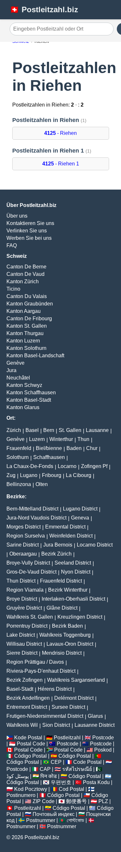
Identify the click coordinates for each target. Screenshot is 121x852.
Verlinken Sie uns (26, 230)
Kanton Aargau (23, 311)
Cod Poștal (71, 789)
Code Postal (87, 762)
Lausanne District (95, 725)
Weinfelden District (71, 535)
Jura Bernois (57, 545)
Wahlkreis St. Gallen (29, 617)
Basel (32, 430)
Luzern (37, 439)
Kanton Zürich (22, 281)
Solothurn (17, 457)
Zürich (13, 430)
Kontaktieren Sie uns (30, 223)
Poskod (103, 750)
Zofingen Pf (94, 466)
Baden (74, 448)
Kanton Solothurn (26, 348)
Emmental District (65, 526)
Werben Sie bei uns (29, 238)
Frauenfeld (18, 448)
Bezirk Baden (67, 626)
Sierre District (21, 653)
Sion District (56, 725)
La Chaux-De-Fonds (29, 466)
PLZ (103, 801)
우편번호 (61, 782)
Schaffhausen (49, 457)
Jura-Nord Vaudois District (36, 517)
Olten (41, 484)
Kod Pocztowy (30, 789)
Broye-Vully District (28, 563)
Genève (15, 363)
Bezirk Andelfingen (28, 698)
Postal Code (31, 743)
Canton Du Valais (26, 296)
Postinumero (20, 795)
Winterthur (61, 439)
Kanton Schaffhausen (31, 392)
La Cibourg (78, 475)
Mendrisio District (62, 653)
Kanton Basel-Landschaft (35, 355)
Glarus (95, 716)
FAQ (11, 245)
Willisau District (24, 644)
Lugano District (80, 508)
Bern (48, 430)
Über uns (16, 216)
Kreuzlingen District (79, 617)
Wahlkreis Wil (22, 725)
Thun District (20, 581)
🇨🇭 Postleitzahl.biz (44, 9)
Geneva (80, 517)
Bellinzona (18, 484)
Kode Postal (28, 737)
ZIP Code (44, 801)
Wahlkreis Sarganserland (76, 680)
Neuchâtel (18, 377)
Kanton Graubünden (29, 303)
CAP (45, 769)
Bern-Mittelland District (32, 508)
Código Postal (30, 756)
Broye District (21, 599)
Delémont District (74, 698)
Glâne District (61, 608)
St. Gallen (70, 430)
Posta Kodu (96, 782)
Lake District (20, 635)
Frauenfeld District (61, 581)
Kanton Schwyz (24, 385)
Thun (83, 439)
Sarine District (22, 545)
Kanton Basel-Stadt (28, 400)
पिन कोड (48, 776)
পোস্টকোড (75, 820)
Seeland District (73, 563)
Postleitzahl (67, 737)
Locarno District (95, 545)
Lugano (28, 475)
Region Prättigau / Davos (35, 662)
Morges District (23, 526)
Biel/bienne (49, 448)
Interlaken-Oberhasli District (73, 599)
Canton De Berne (26, 266)
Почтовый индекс (54, 814)
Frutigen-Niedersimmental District (44, 716)
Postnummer (40, 820)
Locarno (67, 466)
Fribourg (51, 475)
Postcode (103, 737)
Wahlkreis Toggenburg (65, 635)
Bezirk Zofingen (24, 680)
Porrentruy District (26, 626)
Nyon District (75, 572)
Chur (91, 448)
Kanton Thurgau (25, 333)
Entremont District (26, 707)
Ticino (13, 289)
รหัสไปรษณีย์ (77, 769)
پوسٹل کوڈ (17, 776)
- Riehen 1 (60, 163)
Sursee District (68, 707)
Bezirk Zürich (56, 554)
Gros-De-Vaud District (31, 572)
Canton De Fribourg (29, 318)
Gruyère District (24, 608)
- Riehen (60, 133)
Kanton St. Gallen (26, 326)
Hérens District (55, 689)
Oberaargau (23, 554)
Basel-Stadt (19, 689)
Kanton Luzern (23, 340)
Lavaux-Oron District (69, 644)
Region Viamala (25, 590)
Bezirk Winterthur (67, 590)
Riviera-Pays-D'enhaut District (41, 671)
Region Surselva (25, 535)
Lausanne (97, 430)
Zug (10, 475)
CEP (56, 762)
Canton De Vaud (25, 274)
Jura (11, 370)
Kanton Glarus (22, 407)
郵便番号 (76, 801)
